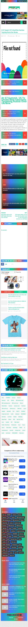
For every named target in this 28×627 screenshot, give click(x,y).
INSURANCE (23, 414)
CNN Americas (12, 408)
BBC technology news (6, 403)
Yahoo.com (21, 433)
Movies (10, 419)
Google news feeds (5, 414)
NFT (11, 422)
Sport (19, 424)
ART (8, 400)
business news (17, 405)
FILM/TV (17, 411)
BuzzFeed (23, 405)
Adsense (18, 397)
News (3, 397)
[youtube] (8, 615)
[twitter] (26, 1)
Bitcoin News (4, 405)
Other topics (17, 422)
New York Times (20, 419)
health (12, 414)
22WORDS (8, 397)
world (3, 433)
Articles (12, 400)
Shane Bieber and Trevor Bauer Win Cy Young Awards (16, 593)
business (10, 405)
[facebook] (18, 1)
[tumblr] (24, 1)
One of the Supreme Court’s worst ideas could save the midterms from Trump (14, 174)
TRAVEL (20, 427)
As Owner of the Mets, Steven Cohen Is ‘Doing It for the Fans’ (16, 600)
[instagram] (20, 1)
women (23, 430)
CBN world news (5, 408)
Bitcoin (21, 403)
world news (8, 433)
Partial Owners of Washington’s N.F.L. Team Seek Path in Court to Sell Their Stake (17, 587)
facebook (25, 223)
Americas (3, 400)
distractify (9, 411)
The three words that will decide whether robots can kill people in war (14, 204)
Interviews (4, 416)
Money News (4, 419)
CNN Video (19, 408)
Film (13, 411)
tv (24, 427)
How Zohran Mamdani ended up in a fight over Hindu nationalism (13, 189)
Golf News (23, 411)
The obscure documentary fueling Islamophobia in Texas (12, 135)
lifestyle (15, 416)
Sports (23, 424)
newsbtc (7, 422)
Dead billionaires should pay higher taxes (9, 357)
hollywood (17, 414)
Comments (20, 292)
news (18, 36)
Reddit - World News (5, 424)
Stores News (8, 427)
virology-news (17, 430)
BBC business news (19, 400)
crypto (24, 408)
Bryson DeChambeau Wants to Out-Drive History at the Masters (17, 606)
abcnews (13, 397)
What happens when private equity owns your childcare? (11, 113)
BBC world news (15, 403)
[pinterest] (22, 1)
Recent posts (7, 292)
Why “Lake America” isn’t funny (7, 363)
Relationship (14, 424)
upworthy (11, 430)
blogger (19, 223)
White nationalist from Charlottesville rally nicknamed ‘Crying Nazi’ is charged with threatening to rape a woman (13, 349)
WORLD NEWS (14, 433)
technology (15, 427)
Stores (3, 427)
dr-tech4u (15, 617)
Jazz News (9, 416)
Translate (6, 274)
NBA (14, 419)
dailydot (3, 411)
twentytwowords (5, 430)
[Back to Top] (21, 615)
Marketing (20, 416)
